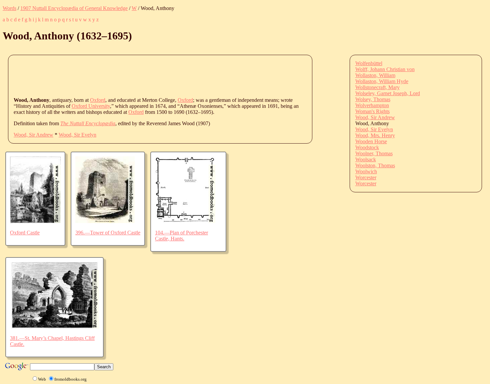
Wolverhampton (372, 105)
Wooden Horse (371, 141)
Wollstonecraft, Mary (377, 87)
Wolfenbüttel (368, 63)
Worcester (365, 177)
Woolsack (365, 159)
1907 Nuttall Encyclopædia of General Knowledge (74, 8)
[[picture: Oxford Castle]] (35, 221)
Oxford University (91, 106)
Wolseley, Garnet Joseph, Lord (387, 93)
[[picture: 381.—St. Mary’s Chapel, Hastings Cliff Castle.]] (54, 327)
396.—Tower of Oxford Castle (107, 232)
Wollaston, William (375, 75)
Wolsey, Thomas (372, 99)
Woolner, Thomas (374, 153)
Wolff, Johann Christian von (385, 69)
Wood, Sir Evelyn (77, 135)
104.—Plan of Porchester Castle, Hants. (181, 235)
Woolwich (366, 171)
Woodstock (367, 147)
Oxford (97, 100)
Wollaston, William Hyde (381, 81)
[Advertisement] (135, 75)
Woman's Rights (372, 111)
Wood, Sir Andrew (33, 135)
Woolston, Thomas (375, 165)
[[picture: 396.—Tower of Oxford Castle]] (105, 221)
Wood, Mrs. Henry (375, 135)
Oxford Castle (25, 232)
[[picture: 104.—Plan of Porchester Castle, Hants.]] (185, 221)
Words (9, 8)
